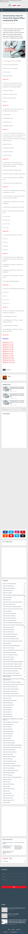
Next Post (24, 409)
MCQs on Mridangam (14, 707)
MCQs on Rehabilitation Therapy (14, 761)
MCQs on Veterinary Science (14, 788)
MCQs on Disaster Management (14, 636)
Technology (14, 861)
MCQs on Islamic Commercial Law (14, 691)
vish (9, 376)
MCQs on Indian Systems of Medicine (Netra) (14, 666)
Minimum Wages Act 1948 (14, 800)
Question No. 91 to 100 (8, 359)
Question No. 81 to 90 (8, 357)
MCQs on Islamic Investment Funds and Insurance (14, 696)
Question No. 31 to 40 (8, 348)
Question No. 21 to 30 (8, 346)
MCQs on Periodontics (14, 736)
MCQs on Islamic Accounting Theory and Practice (14, 684)
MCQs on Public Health (14, 754)
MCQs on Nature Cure (14, 712)
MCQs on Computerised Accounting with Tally (14, 622)
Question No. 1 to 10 (8, 342)
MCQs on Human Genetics (14, 659)
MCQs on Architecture (14, 592)
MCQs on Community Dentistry (14, 618)
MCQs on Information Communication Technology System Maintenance (14, 679)
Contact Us (18, 929)
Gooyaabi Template (20, 932)
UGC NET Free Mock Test (19, 842)
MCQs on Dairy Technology (14, 629)
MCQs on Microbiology (14, 702)
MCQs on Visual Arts (14, 793)
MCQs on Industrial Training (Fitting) (14, 670)
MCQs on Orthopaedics (14, 729)
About (13, 929)
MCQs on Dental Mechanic (14, 631)
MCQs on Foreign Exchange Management (14, 645)
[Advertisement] (14, 507)
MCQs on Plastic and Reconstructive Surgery (14, 747)
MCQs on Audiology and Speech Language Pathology (14, 595)
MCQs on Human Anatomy (14, 657)
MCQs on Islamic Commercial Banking (14, 689)
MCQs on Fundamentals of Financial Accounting (14, 650)
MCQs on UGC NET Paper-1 (14, 784)
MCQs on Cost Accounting (14, 627)
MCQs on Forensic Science (14, 648)
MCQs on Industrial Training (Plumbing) (14, 673)
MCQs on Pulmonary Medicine (14, 756)
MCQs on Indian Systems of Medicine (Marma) (14, 664)
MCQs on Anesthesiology (14, 586)
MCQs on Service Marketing (14, 768)
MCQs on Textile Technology (14, 772)
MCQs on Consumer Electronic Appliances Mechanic (14, 625)
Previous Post (5, 409)
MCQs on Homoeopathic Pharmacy (14, 654)
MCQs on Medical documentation (14, 700)
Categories (5, 858)
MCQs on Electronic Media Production (14, 638)
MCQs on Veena (14, 786)
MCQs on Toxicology (14, 779)
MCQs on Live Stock (14, 698)
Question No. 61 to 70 (8, 353)
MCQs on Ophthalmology (14, 724)
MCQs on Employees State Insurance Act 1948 (14, 641)
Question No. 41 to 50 (8, 349)
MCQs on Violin (14, 791)
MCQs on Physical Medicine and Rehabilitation (14, 745)
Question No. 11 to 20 (8, 344)
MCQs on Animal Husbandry (14, 588)
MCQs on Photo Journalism (14, 740)
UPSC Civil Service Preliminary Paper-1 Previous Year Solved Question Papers (18, 847)
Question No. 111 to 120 (8, 362)
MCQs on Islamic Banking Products (14, 686)
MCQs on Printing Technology (14, 749)
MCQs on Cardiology (14, 611)
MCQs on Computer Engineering (14, 620)
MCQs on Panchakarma (14, 733)
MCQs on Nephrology (14, 714)
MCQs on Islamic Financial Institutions (14, 693)
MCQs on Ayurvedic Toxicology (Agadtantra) (14, 606)
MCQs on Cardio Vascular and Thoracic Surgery (14, 609)
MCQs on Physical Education (14, 742)
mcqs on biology (14, 802)
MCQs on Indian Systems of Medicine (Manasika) (14, 661)
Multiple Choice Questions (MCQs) (8, 843)
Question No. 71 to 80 (8, 355)
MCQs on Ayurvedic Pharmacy (14, 604)
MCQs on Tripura (14, 781)
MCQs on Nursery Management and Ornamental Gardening (14, 719)
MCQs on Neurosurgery (14, 716)
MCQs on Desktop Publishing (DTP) (14, 634)
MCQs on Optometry (14, 726)
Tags (10, 858)
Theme (9, 932)
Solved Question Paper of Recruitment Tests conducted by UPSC (8, 846)
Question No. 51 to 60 (8, 351)
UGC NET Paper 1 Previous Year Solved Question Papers (8, 852)
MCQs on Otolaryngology (14, 731)
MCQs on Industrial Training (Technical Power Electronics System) (14, 676)
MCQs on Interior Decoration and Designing (14, 682)
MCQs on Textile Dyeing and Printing (14, 770)
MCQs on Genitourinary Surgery (14, 652)
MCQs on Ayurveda (14, 599)
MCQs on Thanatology (14, 775)
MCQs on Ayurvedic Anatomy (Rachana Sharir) (14, 602)
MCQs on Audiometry (14, 597)
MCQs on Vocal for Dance (14, 795)
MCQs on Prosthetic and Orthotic (14, 752)
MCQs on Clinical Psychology (14, 615)
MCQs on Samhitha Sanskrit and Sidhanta (14, 765)
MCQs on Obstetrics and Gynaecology (14, 722)
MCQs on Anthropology (14, 590)
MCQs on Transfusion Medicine (14, 583)
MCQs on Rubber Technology (14, 763)
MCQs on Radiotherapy (14, 759)
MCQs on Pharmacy (14, 738)
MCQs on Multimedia (14, 709)
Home (9, 929)
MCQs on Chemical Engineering (14, 613)
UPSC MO (6, 23)
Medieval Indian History (14, 798)
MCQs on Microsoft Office (14, 705)
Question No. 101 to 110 (8, 361)
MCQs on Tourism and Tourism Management (14, 777)
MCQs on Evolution (14, 643)
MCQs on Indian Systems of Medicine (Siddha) (14, 668)
